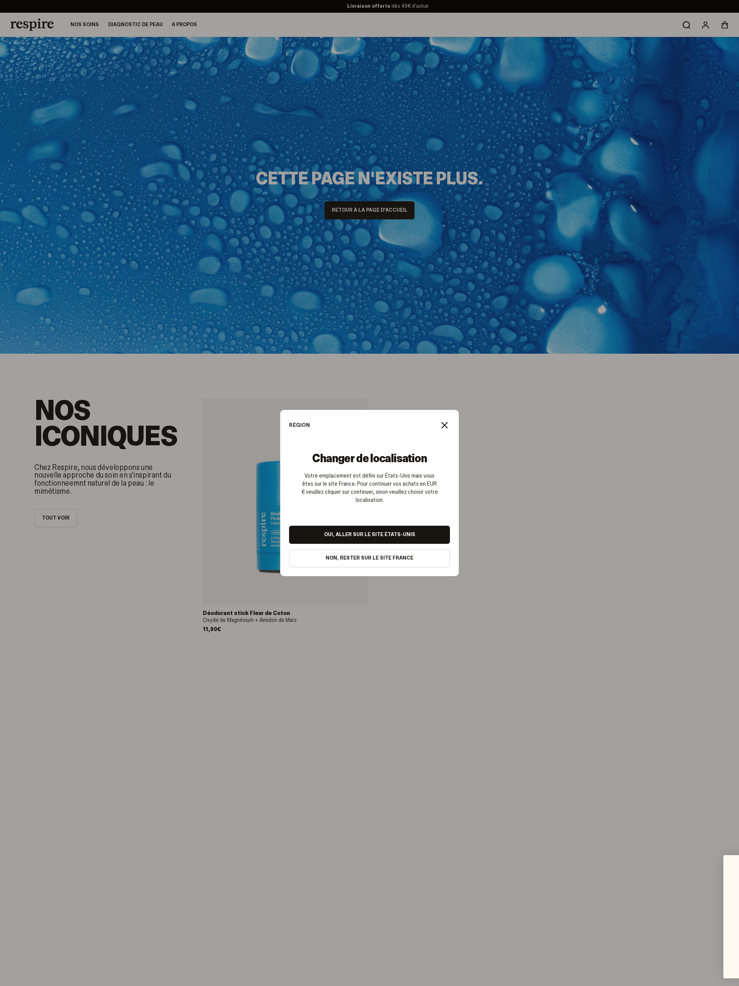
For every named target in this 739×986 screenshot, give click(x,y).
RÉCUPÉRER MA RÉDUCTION (673, 955)
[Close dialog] (721, 861)
